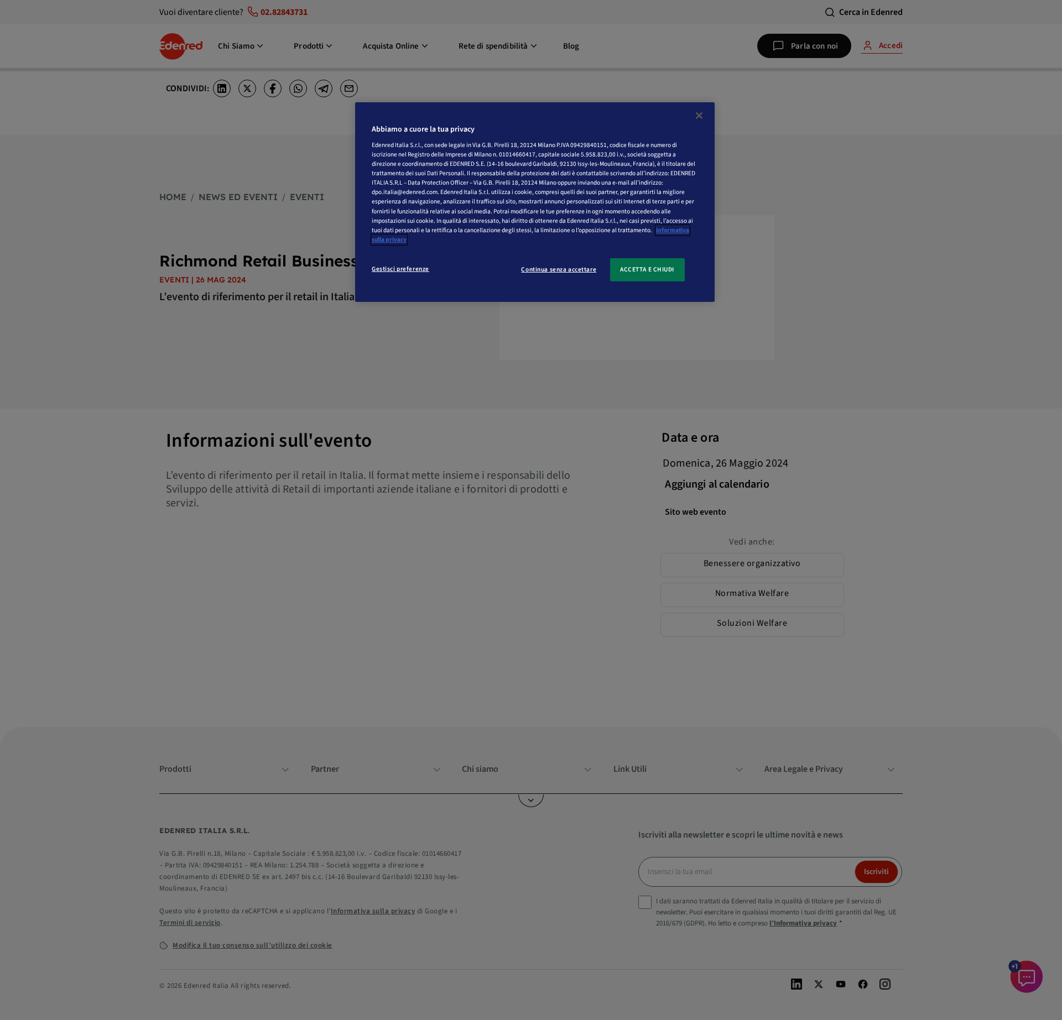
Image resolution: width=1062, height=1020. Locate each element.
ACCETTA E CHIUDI (647, 269)
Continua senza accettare (558, 269)
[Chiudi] (699, 115)
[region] (535, 202)
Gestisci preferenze (400, 269)
